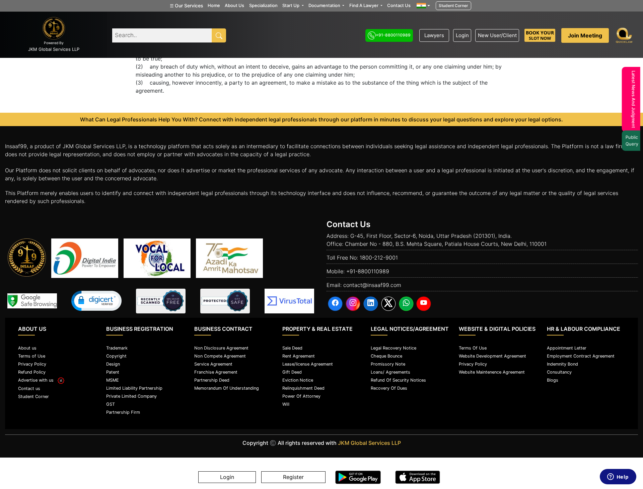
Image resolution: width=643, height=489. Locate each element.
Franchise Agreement (215, 372)
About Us (234, 5)
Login (462, 35)
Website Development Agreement (492, 356)
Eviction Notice (297, 380)
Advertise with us (38, 380)
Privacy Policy (32, 364)
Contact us (29, 388)
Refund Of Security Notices (398, 380)
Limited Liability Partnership (134, 388)
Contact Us (399, 5)
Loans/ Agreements (390, 372)
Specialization (263, 5)
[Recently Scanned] (161, 301)
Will (285, 404)
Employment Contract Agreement (581, 356)
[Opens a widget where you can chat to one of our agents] (617, 477)
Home (214, 5)
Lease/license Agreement (307, 364)
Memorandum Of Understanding (226, 388)
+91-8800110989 (393, 34)
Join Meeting (585, 35)
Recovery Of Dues (389, 388)
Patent (112, 372)
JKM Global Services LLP (369, 442)
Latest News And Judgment (634, 99)
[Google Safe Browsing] (32, 300)
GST (110, 404)
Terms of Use (31, 356)
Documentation (324, 5)
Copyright (116, 356)
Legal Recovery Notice (393, 348)
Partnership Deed (211, 380)
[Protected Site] (225, 301)
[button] (96, 301)
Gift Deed (292, 372)
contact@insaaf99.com (372, 285)
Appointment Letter (566, 348)
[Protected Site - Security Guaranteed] (289, 301)
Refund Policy (32, 372)
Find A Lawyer (364, 5)
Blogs (552, 380)
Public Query (632, 140)
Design (113, 364)
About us (27, 348)
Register (293, 477)
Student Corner (453, 5)
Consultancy (559, 372)
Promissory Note (388, 364)
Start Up (291, 5)
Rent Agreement (298, 356)
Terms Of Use (473, 348)
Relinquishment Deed (303, 388)
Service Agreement (213, 364)
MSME (112, 380)
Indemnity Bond (562, 364)
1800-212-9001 (379, 257)
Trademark (117, 348)
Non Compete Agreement (220, 356)
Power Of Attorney (301, 396)
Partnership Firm (123, 412)
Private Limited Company (131, 396)
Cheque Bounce (386, 356)
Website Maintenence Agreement (492, 372)
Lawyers (434, 35)
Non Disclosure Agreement (221, 348)
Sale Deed (292, 348)
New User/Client (497, 35)
